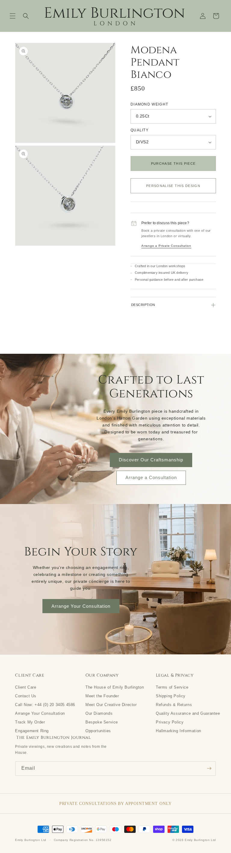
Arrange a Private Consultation (166, 246)
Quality (140, 130)
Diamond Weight (149, 104)
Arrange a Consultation (151, 477)
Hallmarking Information (178, 730)
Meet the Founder (102, 695)
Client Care (25, 687)
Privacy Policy (169, 722)
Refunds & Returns (174, 704)
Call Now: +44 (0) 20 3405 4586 (45, 704)
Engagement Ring (32, 730)
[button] (12, 16)
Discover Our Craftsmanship (151, 459)
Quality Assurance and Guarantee (188, 713)
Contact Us (25, 695)
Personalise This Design (173, 186)
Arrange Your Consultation (80, 606)
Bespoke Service (101, 722)
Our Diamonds (98, 713)
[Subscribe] (209, 768)
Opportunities (98, 730)
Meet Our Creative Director (111, 704)
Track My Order (30, 722)
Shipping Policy (171, 695)
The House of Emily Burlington (114, 687)
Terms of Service (172, 687)
